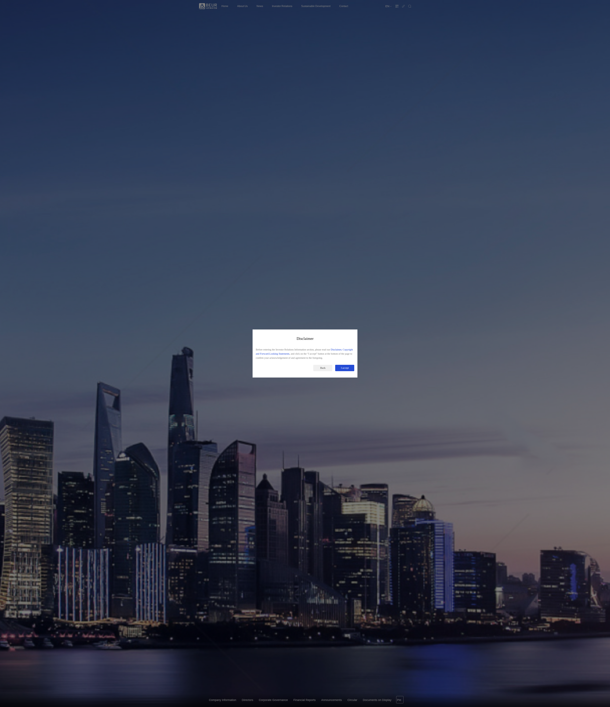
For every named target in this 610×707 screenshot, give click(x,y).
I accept (345, 368)
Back (322, 368)
